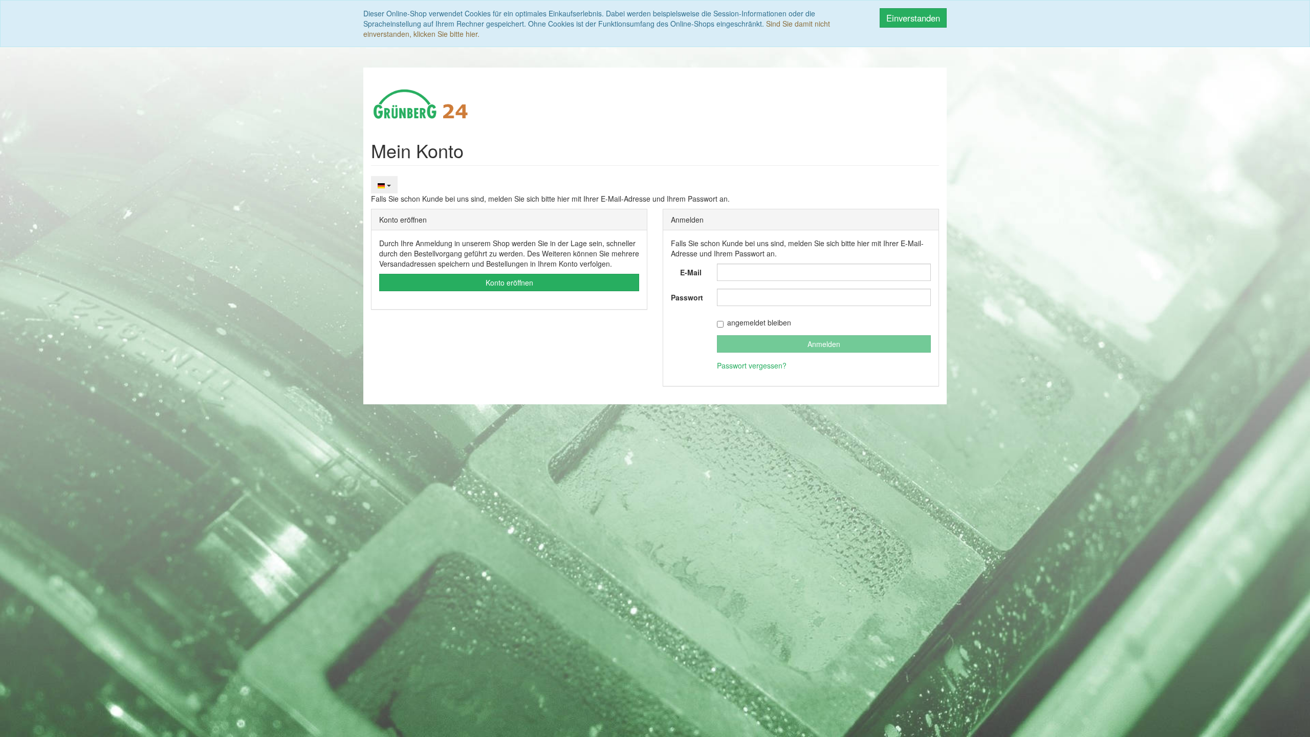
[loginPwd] (824, 297)
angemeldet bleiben (759, 322)
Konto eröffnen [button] (509, 282)
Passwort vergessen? (752, 365)
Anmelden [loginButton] (823, 344)
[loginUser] (824, 272)
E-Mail (691, 272)
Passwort (687, 297)
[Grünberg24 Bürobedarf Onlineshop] (421, 103)
